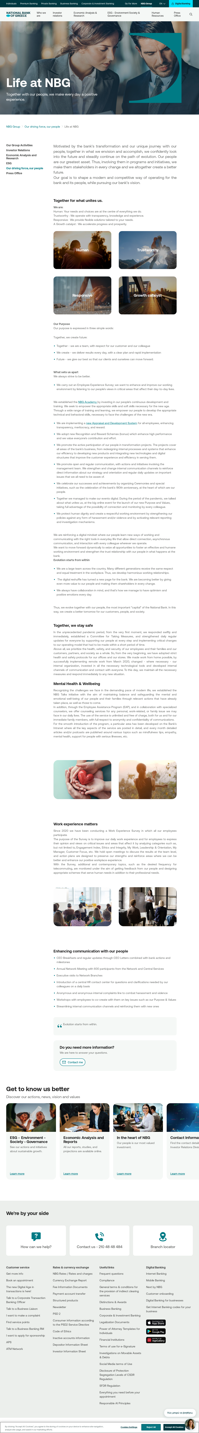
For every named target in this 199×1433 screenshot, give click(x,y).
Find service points (18, 1322)
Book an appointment (19, 1280)
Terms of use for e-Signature (117, 1346)
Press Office (177, 14)
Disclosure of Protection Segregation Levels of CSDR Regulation (117, 1374)
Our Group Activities (19, 145)
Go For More (131, 3)
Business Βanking (110, 1308)
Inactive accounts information (71, 1337)
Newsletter (59, 1307)
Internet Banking (156, 1273)
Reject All (151, 1427)
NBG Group (146, 3)
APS (9, 1342)
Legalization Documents (114, 1322)
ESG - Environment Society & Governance (124, 14)
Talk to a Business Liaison (22, 1308)
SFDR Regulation (110, 1385)
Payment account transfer (69, 1293)
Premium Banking (28, 3)
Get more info (14, 1273)
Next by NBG (154, 1286)
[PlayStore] (157, 1331)
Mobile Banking (155, 1280)
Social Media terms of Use (116, 1363)
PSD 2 (56, 1313)
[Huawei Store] (157, 1340)
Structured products (65, 1300)
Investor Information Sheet (69, 1351)
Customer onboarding (160, 1293)
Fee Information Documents (70, 1286)
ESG (9, 163)
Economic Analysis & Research (86, 14)
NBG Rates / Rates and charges (73, 1273)
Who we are (41, 14)
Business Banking (69, 3)
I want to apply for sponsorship (25, 1335)
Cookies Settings (129, 1427)
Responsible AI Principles (115, 1403)
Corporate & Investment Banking (97, 3)
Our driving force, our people (42, 126)
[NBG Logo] (18, 14)
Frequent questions (111, 1273)
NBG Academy (87, 401)
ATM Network (14, 1348)
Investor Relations (18, 150)
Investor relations (57, 14)
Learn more (17, 1173)
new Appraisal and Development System (111, 423)
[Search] (191, 14)
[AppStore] (157, 1323)
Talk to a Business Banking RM (25, 1328)
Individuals (11, 3)
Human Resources (158, 14)
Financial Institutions (112, 1339)
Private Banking (49, 3)
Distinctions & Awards (113, 1302)
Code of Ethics (62, 1331)
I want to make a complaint (23, 1315)
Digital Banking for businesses (164, 1300)
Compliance (107, 1280)
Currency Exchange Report (70, 1280)
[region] (99, 1427)
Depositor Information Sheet (70, 1344)
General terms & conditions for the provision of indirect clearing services (119, 1291)
